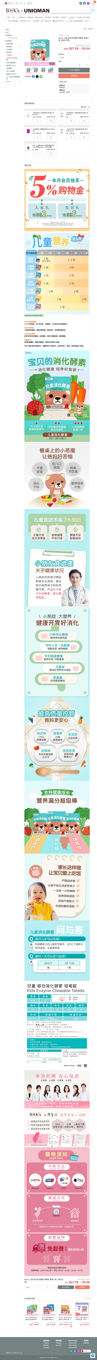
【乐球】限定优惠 (12, 38)
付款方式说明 (73, 1347)
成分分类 (58, 1345)
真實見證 (86, 1343)
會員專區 (59, 1340)
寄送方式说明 (73, 1345)
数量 (59, 61)
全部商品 (58, 1343)
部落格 (86, 1340)
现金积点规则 (73, 1343)
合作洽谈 (46, 1347)
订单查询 (46, 1343)
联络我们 (46, 1345)
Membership (72, 1340)
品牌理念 (46, 1340)
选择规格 (61, 54)
